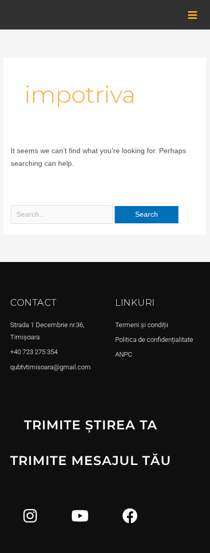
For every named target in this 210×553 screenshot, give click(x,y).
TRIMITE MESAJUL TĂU (90, 460)
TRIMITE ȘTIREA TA (91, 424)
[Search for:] (63, 214)
